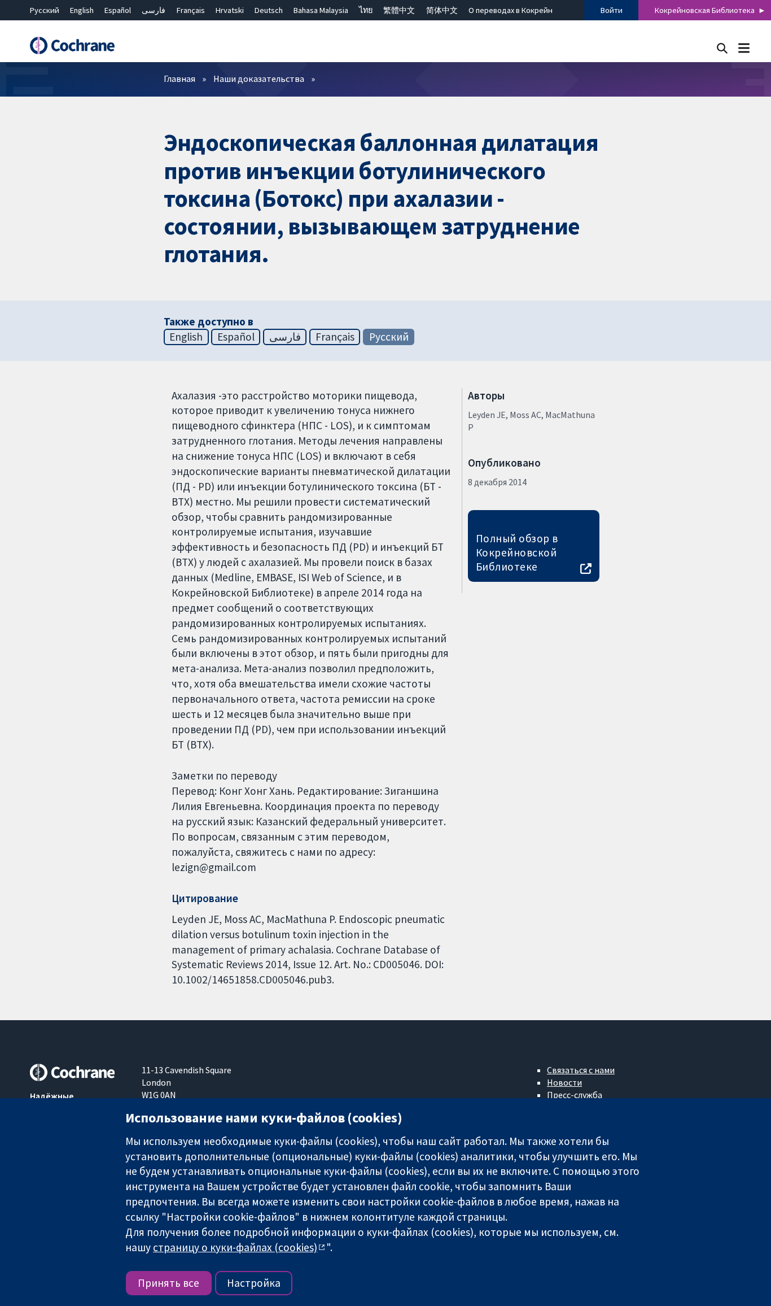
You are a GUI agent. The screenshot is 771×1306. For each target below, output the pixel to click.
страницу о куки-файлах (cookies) (235, 1247)
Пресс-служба (574, 1094)
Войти (612, 10)
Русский (44, 10)
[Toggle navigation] (743, 47)
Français (191, 10)
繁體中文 (399, 10)
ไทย (366, 10)
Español (117, 10)
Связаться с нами (581, 1070)
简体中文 (442, 10)
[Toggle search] (722, 47)
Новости (564, 1082)
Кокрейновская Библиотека (705, 10)
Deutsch (269, 10)
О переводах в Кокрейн (510, 10)
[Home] (78, 45)
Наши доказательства (258, 78)
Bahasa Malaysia (320, 10)
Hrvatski (230, 10)
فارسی (153, 10)
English (82, 10)
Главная (179, 78)
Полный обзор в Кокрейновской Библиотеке (517, 552)
